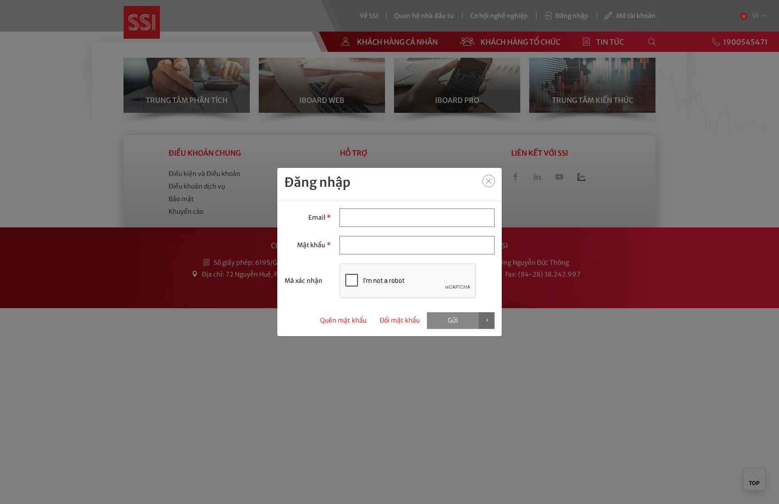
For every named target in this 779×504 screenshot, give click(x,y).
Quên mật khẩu (343, 320)
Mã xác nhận (303, 281)
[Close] (488, 181)
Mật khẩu (313, 245)
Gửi (453, 320)
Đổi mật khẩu (400, 320)
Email (319, 217)
